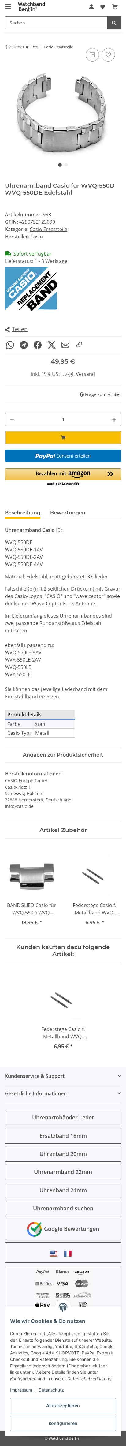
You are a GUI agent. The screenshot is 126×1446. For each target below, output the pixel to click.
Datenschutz (51, 1389)
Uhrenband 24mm (63, 1190)
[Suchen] (114, 22)
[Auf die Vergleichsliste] (92, 55)
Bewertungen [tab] (67, 513)
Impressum (21, 1389)
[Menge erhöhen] (114, 419)
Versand (85, 374)
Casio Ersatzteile (48, 229)
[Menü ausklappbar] (8, 4)
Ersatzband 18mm (63, 1135)
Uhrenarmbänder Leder (63, 1117)
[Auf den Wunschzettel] (108, 55)
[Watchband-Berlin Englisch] (55, 1253)
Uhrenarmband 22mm (63, 1171)
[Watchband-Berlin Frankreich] (69, 1253)
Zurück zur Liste (23, 47)
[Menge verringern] (12, 419)
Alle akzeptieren (63, 1405)
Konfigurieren (63, 1423)
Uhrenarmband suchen (63, 1208)
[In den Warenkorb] (63, 437)
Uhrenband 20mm (63, 1153)
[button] (91, 7)
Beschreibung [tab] (22, 513)
